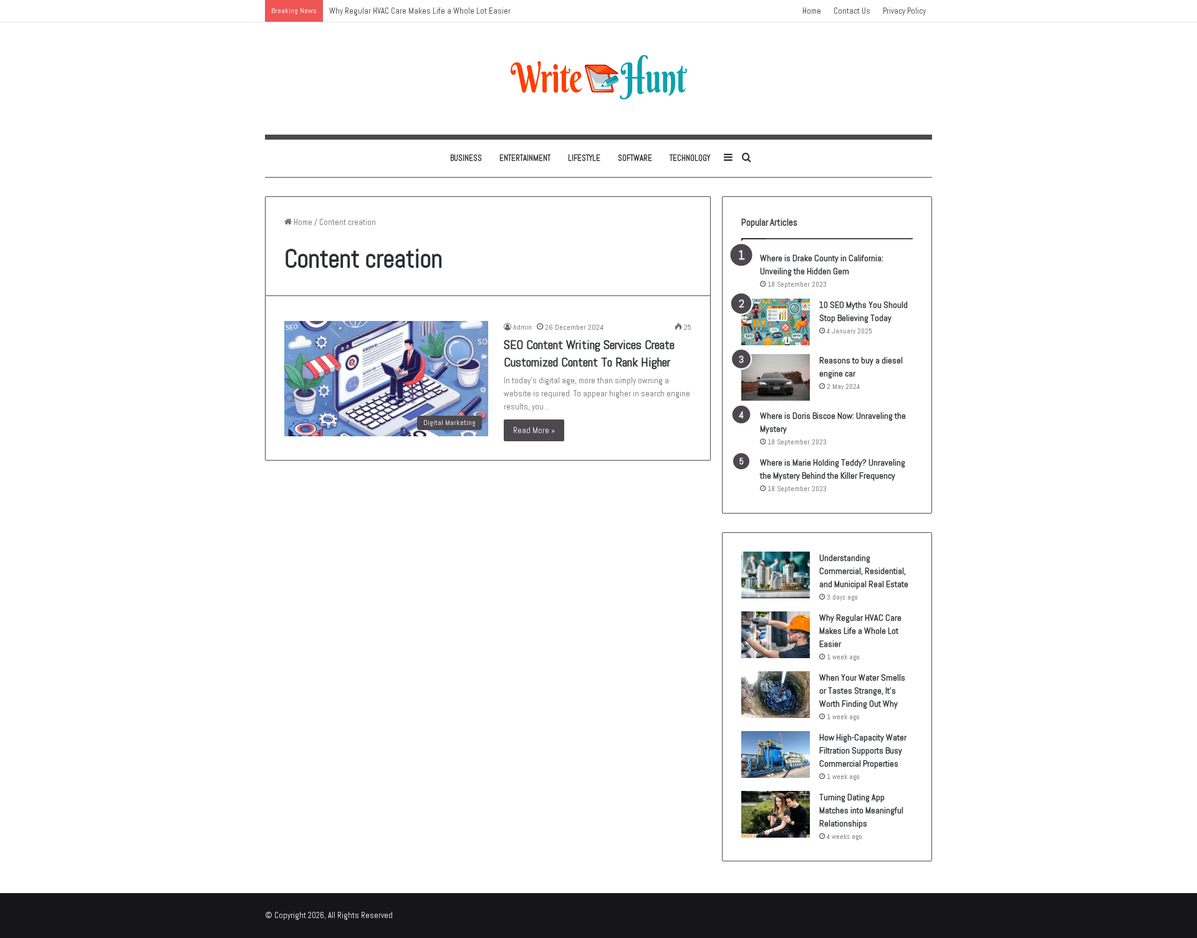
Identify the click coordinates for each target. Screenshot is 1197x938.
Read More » (534, 430)
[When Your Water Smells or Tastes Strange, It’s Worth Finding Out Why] (775, 694)
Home (811, 11)
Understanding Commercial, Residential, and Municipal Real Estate (863, 571)
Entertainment (524, 158)
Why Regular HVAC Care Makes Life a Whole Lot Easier (860, 630)
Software (635, 158)
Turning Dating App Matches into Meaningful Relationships (861, 810)
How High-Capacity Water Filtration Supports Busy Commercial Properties (862, 750)
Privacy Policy (904, 11)
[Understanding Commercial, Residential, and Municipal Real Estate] (775, 575)
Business (466, 158)
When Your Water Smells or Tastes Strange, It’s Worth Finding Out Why (862, 690)
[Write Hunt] (598, 78)
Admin (522, 327)
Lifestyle (584, 158)
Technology (690, 158)
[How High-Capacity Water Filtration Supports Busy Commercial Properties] (775, 754)
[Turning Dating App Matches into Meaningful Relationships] (775, 814)
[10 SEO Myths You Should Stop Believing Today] (775, 322)
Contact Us (852, 11)
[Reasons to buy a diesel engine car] (775, 377)
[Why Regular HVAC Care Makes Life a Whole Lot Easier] (775, 634)
